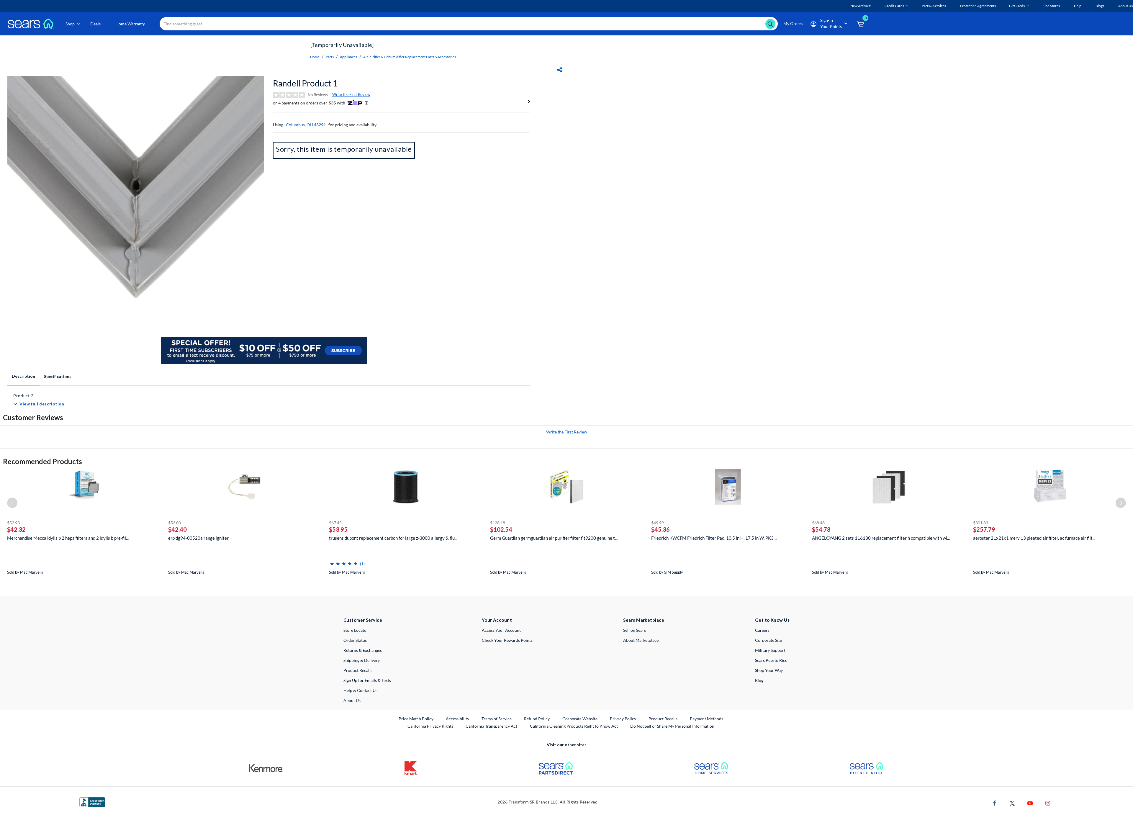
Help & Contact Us (360, 690)
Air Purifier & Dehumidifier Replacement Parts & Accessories (409, 57)
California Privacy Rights (430, 726)
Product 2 (23, 395)
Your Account (497, 620)
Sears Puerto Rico (771, 660)
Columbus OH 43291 (306, 124)
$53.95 (338, 529)
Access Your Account (501, 630)
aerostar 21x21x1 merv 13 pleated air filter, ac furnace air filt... (1034, 538)
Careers (762, 630)
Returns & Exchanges (362, 650)
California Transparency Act (491, 726)
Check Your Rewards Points (507, 640)
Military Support (770, 650)
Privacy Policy (623, 718)
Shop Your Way (769, 670)
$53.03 (174, 522)
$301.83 (980, 522)
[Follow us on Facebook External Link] (995, 802)
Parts (330, 57)
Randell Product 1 (305, 83)
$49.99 (657, 522)
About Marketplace (641, 640)
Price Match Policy (416, 718)
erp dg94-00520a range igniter (198, 538)
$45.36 (660, 529)
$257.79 (984, 529)
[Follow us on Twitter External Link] (1012, 802)
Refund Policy (537, 718)
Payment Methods (706, 718)
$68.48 (818, 522)
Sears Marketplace (643, 620)
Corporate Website (580, 718)
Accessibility (457, 718)
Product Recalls (357, 670)
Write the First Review (351, 94)
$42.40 (177, 529)
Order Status (355, 640)
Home (315, 57)
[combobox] (469, 23)
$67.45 (335, 522)
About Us (352, 700)
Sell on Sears (634, 630)
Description (23, 376)
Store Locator (355, 630)
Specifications (57, 376)
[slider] (343, 561)
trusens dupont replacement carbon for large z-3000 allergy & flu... (393, 538)
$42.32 (16, 529)
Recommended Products (42, 461)
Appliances (348, 57)
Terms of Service (497, 718)
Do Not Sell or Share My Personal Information (672, 726)
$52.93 (13, 522)
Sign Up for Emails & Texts (367, 680)
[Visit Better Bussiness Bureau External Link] (92, 801)
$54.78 (821, 529)
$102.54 (501, 529)
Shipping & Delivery (361, 660)
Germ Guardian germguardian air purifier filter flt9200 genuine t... (554, 538)
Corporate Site (768, 640)
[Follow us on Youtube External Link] (1030, 802)
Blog (759, 680)
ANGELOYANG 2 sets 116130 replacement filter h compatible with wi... (881, 538)
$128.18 (497, 522)
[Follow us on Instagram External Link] (1048, 802)
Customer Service (362, 620)
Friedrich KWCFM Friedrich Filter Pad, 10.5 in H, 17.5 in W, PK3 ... (714, 538)
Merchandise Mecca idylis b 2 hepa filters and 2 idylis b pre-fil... (68, 538)
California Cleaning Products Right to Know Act (574, 726)
